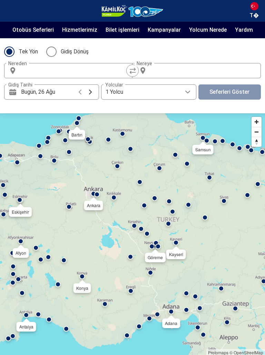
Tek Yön (28, 51)
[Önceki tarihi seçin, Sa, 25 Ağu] (80, 92)
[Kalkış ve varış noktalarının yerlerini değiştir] (132, 70)
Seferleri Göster (229, 92)
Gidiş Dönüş (75, 51)
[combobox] (74, 71)
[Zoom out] (257, 132)
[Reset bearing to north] (257, 142)
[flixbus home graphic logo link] (132, 11)
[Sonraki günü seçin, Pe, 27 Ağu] (90, 92)
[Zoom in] (257, 122)
